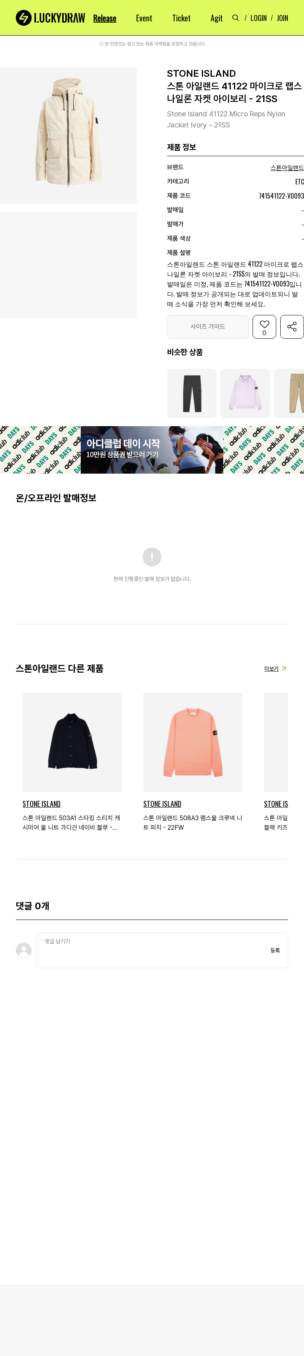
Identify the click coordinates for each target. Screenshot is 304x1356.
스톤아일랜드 (287, 168)
